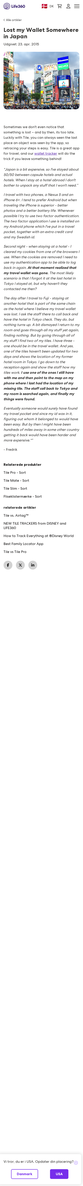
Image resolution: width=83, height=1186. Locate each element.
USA (59, 1174)
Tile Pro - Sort (15, 472)
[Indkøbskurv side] (59, 6)
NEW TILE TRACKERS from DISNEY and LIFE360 (35, 525)
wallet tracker (45, 153)
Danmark (24, 1174)
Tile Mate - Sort (16, 480)
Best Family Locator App (23, 544)
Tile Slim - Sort (15, 488)
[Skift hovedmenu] (76, 6)
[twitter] (20, 565)
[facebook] (8, 565)
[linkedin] (32, 565)
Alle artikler (14, 20)
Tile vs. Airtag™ (16, 515)
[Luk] (76, 1163)
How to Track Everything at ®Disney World (39, 536)
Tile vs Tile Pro (15, 552)
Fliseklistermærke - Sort (23, 496)
